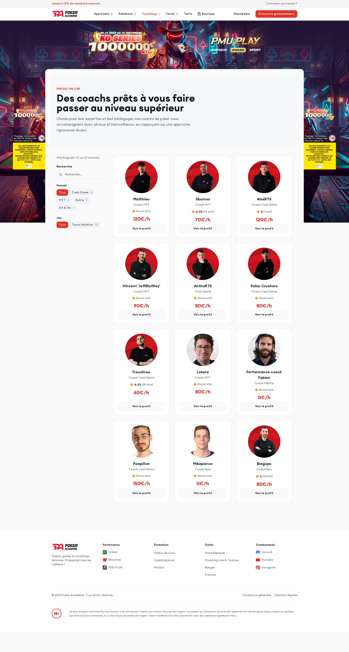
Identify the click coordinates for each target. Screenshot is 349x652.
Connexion (242, 14)
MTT (64, 200)
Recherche (64, 166)
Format (62, 185)
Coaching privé (164, 560)
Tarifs (188, 14)
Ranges (210, 567)
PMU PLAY (115, 567)
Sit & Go (66, 207)
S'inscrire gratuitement (276, 14)
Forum (170, 14)
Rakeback (126, 14)
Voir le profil (141, 228)
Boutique (208, 14)
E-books (210, 574)
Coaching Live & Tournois (222, 560)
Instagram (269, 567)
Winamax (114, 560)
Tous (62, 192)
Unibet (113, 552)
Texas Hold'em (85, 224)
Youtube (267, 560)
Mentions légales (285, 595)
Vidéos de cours (164, 553)
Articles (159, 567)
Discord (267, 552)
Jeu (59, 218)
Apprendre (101, 14)
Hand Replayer (215, 553)
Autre (81, 200)
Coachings (149, 14)
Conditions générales (257, 595)
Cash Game (82, 192)
